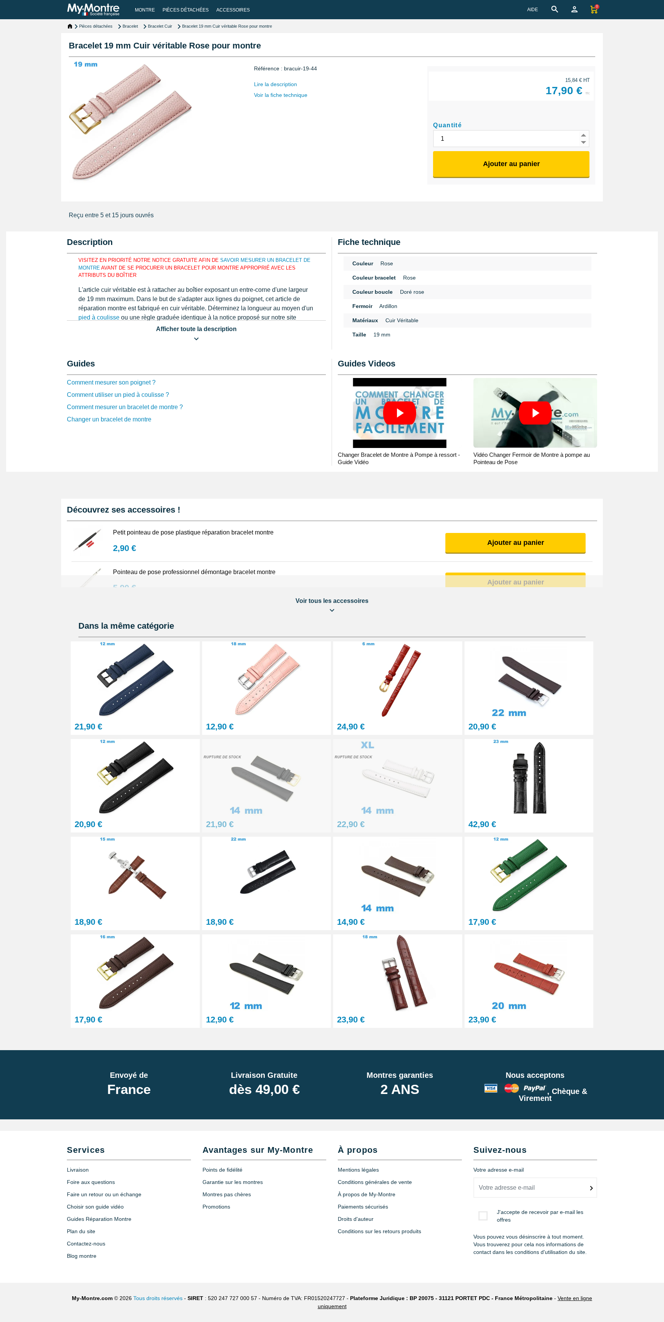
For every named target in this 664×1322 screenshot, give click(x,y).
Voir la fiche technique (280, 95)
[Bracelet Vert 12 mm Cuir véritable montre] (529, 875)
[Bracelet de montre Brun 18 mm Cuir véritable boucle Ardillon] (397, 972)
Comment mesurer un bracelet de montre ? (125, 407)
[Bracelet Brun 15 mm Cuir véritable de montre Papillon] (135, 875)
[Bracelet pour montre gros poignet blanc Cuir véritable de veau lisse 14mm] (397, 777)
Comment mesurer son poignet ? (111, 382)
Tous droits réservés (158, 1298)
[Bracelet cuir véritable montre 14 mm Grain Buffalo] (397, 875)
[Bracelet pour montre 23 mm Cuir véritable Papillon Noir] (529, 777)
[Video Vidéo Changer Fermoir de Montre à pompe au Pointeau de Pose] (535, 413)
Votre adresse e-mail (498, 1170)
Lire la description (275, 84)
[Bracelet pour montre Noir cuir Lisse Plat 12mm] (266, 972)
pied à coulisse (99, 317)
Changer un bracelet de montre (109, 419)
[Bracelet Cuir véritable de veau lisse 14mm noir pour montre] (266, 777)
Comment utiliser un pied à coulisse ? (118, 394)
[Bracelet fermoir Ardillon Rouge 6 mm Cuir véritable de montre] (397, 679)
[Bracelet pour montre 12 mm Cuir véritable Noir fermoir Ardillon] (135, 777)
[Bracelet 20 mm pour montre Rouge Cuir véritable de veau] (529, 972)
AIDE (532, 9)
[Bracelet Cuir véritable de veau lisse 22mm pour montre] (529, 679)
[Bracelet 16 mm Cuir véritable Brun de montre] (135, 972)
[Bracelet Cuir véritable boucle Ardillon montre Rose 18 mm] (266, 679)
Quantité (447, 125)
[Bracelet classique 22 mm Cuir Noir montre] (266, 875)
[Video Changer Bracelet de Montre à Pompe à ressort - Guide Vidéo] (400, 413)
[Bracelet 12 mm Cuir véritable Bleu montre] (135, 679)
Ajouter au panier (511, 164)
